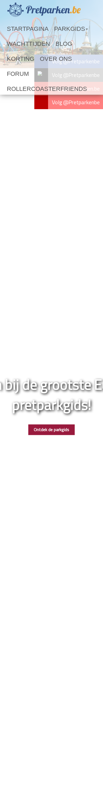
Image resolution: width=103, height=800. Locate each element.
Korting (66, 43)
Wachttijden (21, 43)
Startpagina (21, 28)
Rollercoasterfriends (33, 73)
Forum (39, 58)
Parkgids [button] (50, 28)
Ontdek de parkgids (51, 429)
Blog (46, 43)
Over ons (17, 58)
